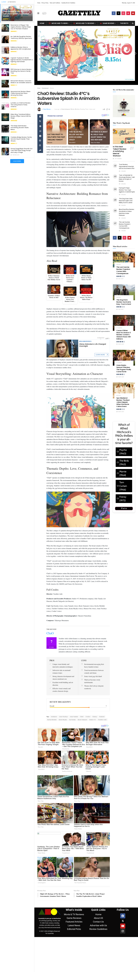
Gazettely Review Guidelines (68, 3)
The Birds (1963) (124, 462)
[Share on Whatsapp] (40, 131)
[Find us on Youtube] (133, 13)
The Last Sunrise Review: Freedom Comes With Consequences (124, 225)
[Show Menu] (38, 13)
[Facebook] (122, 915)
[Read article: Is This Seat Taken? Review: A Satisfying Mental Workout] (124, 136)
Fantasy (95, 716)
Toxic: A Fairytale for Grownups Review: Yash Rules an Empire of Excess (127, 178)
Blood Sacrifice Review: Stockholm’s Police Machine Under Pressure (126, 212)
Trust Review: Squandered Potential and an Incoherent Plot (126, 166)
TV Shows (119, 327)
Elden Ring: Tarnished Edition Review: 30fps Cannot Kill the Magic (21, 116)
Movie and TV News (60, 23)
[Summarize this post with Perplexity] (40, 145)
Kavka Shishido (52, 719)
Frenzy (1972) (122, 498)
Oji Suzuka (72, 719)
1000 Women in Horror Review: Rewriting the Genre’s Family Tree (21, 71)
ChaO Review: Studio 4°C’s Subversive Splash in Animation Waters (16, 13)
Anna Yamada (74, 716)
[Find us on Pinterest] (128, 13)
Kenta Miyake (63, 719)
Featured (101, 716)
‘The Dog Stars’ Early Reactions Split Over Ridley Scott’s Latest (125, 201)
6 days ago (120, 411)
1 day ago (120, 278)
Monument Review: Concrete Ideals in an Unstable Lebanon (21, 82)
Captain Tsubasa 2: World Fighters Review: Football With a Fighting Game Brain (22, 60)
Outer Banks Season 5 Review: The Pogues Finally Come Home (123, 368)
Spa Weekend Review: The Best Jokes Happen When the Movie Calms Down (123, 402)
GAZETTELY (79, 13)
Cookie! (88, 716)
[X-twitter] (122, 920)
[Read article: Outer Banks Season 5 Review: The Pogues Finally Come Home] (124, 358)
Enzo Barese (47, 109)
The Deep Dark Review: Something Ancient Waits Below (20, 127)
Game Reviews (108, 23)
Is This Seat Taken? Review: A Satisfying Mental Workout (119, 151)
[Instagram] (122, 931)
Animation (54, 716)
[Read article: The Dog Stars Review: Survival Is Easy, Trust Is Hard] (124, 292)
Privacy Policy (45, 3)
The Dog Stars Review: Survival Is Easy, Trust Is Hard (123, 302)
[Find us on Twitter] (118, 13)
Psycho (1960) (123, 451)
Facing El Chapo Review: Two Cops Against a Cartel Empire (127, 190)
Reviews (77, 109)
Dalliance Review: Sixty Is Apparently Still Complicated (21, 48)
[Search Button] (133, 23)
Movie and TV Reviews (85, 23)
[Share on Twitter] (40, 121)
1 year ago (57, 109)
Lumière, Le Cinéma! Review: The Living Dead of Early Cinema (21, 105)
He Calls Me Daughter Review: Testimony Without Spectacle (21, 37)
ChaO (81, 716)
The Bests (124, 23)
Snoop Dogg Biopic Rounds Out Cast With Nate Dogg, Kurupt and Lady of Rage (21, 150)
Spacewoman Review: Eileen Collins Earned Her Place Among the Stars (20, 93)
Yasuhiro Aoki (102, 719)
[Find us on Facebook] (114, 13)
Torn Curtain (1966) (123, 486)
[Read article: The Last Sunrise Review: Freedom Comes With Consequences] (124, 260)
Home (38, 3)
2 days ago (120, 344)
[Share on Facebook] (40, 116)
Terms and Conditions (55, 3)
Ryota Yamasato (82, 719)
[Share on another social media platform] (40, 150)
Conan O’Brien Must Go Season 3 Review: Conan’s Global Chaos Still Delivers (123, 334)
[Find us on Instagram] (123, 13)
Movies (52, 88)
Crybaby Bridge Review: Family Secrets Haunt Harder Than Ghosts (21, 139)
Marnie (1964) (122, 473)
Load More (17, 161)
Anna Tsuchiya (63, 716)
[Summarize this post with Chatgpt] (40, 140)
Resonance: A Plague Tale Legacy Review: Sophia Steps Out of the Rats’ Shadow (21, 27)
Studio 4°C (92, 719)
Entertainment (45, 88)
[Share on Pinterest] (40, 126)
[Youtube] (122, 926)
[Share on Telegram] (40, 136)
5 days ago (120, 377)
